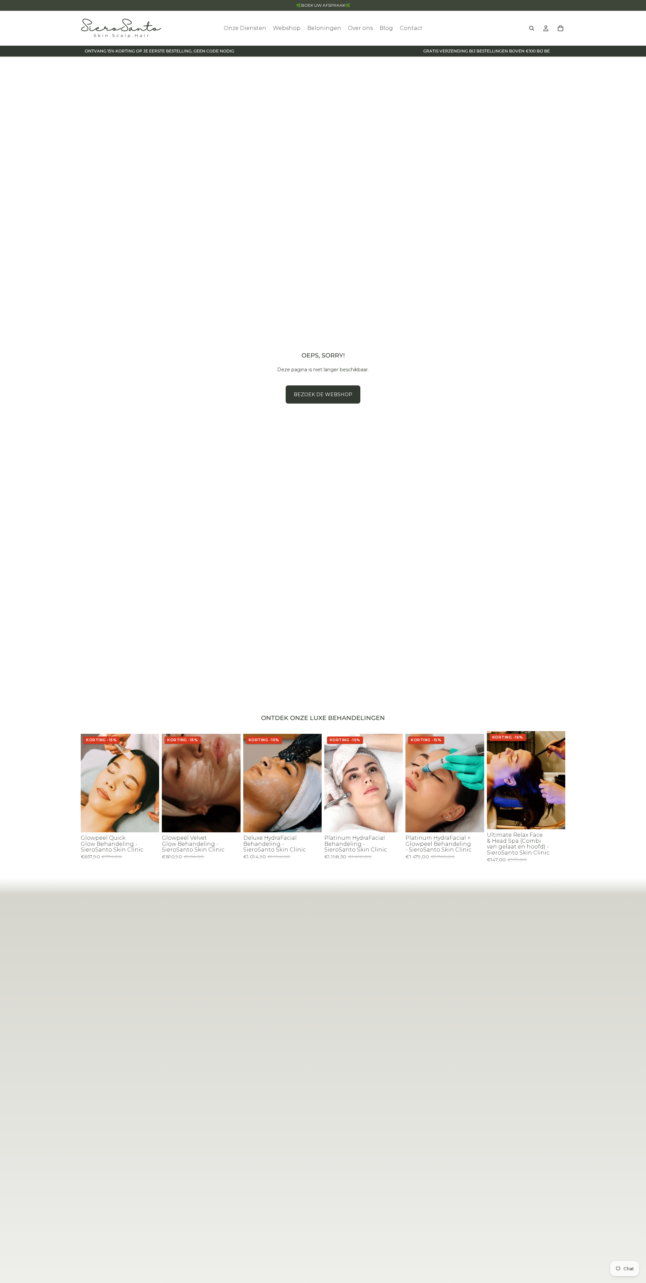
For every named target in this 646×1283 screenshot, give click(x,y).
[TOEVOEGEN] (149, 822)
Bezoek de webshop (323, 394)
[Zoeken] (531, 28)
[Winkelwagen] (560, 28)
